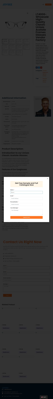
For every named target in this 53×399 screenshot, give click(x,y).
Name (11, 190)
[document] (26, 199)
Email (11, 196)
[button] (47, 178)
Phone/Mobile (14, 202)
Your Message (14, 208)
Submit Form (26, 217)
